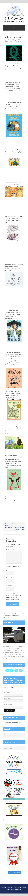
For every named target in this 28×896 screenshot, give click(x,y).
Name (10, 570)
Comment (11, 549)
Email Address (8, 705)
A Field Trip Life (14, 13)
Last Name (7, 698)
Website (10, 585)
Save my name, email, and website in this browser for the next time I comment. (13, 597)
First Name (7, 692)
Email (10, 577)
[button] (14, 28)
